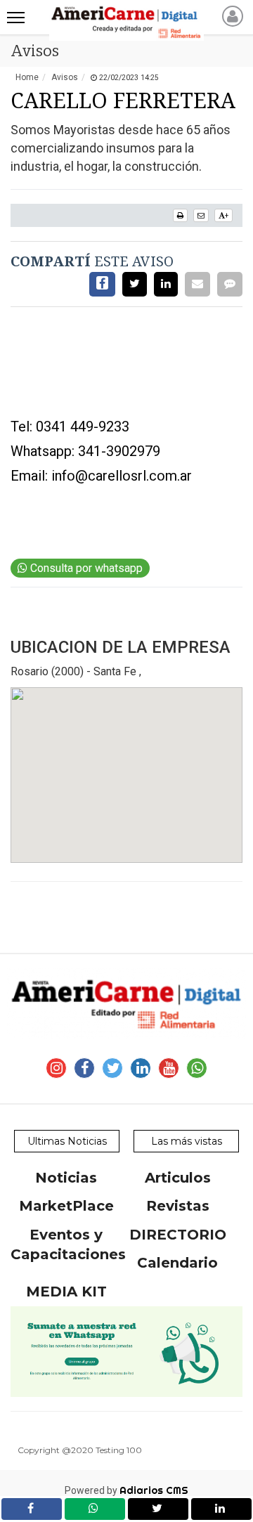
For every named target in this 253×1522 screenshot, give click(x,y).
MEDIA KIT (66, 1291)
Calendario (177, 1262)
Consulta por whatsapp (85, 568)
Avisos (64, 77)
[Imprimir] (180, 215)
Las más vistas (186, 1141)
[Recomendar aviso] (201, 215)
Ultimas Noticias (67, 1141)
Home (27, 77)
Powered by (126, 1490)
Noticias (66, 1177)
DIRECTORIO (177, 1234)
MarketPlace (66, 1205)
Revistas (177, 1205)
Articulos (178, 1177)
